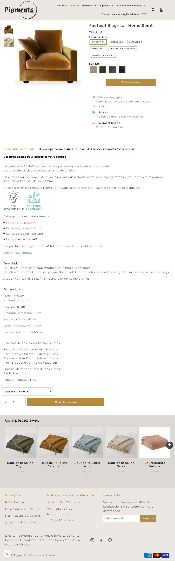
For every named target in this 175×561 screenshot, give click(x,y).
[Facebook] (101, 540)
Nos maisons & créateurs (23, 515)
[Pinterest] (110, 540)
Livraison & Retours (18, 535)
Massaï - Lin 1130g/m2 (102, 55)
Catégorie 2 (117, 42)
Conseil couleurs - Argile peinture (120, 14)
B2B (144, 14)
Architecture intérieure (129, 5)
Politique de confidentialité (25, 540)
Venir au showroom (61, 508)
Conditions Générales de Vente (57, 535)
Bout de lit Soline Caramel (54, 464)
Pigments (20, 555)
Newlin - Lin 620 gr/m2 (122, 49)
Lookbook (87, 5)
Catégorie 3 (135, 42)
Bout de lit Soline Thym (20, 464)
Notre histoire (15, 502)
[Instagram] (92, 540)
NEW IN (75, 5)
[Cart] (169, 9)
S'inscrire (148, 518)
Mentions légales (17, 544)
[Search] (153, 9)
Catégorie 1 (98, 42)
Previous (19, 56)
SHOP (60, 5)
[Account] (161, 9)
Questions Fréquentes (21, 522)
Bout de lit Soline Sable (121, 464)
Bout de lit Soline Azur (87, 464)
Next (76, 56)
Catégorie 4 (98, 49)
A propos (105, 5)
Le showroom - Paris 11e (22, 509)
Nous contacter (59, 514)
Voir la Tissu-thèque (18, 252)
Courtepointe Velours (155, 464)
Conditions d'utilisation (63, 540)
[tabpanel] (9, 29)
